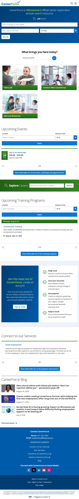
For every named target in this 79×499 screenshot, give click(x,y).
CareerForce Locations (39, 442)
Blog (39, 460)
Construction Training (12, 226)
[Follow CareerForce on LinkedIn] (39, 470)
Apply (39, 143)
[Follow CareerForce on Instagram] (49, 470)
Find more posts (7, 423)
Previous (3, 166)
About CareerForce (39, 479)
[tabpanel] (39, 155)
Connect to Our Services (39, 447)
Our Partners (39, 450)
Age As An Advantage (17, 152)
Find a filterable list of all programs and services (39, 369)
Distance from (60, 133)
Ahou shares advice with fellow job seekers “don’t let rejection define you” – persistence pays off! (42, 386)
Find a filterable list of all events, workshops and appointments (39, 173)
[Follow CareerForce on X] (34, 470)
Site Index (39, 485)
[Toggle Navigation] (75, 3)
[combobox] (20, 31)
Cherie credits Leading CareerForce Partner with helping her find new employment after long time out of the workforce (46, 397)
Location (5, 133)
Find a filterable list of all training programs (39, 254)
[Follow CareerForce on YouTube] (44, 470)
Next (76, 166)
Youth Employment (13, 345)
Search (5, 37)
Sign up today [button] (20, 307)
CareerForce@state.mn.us (42, 438)
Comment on (38, 454)
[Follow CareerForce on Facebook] (29, 470)
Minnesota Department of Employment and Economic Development (46, 492)
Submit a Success (38, 457)
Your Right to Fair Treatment (39, 482)
